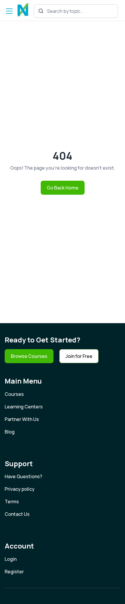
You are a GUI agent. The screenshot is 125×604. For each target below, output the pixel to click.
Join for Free (78, 356)
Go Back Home (62, 187)
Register (14, 571)
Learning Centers (24, 406)
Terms (12, 501)
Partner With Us (22, 419)
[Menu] (9, 11)
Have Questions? (23, 476)
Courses (14, 394)
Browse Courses (29, 356)
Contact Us (17, 514)
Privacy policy (20, 489)
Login (11, 559)
